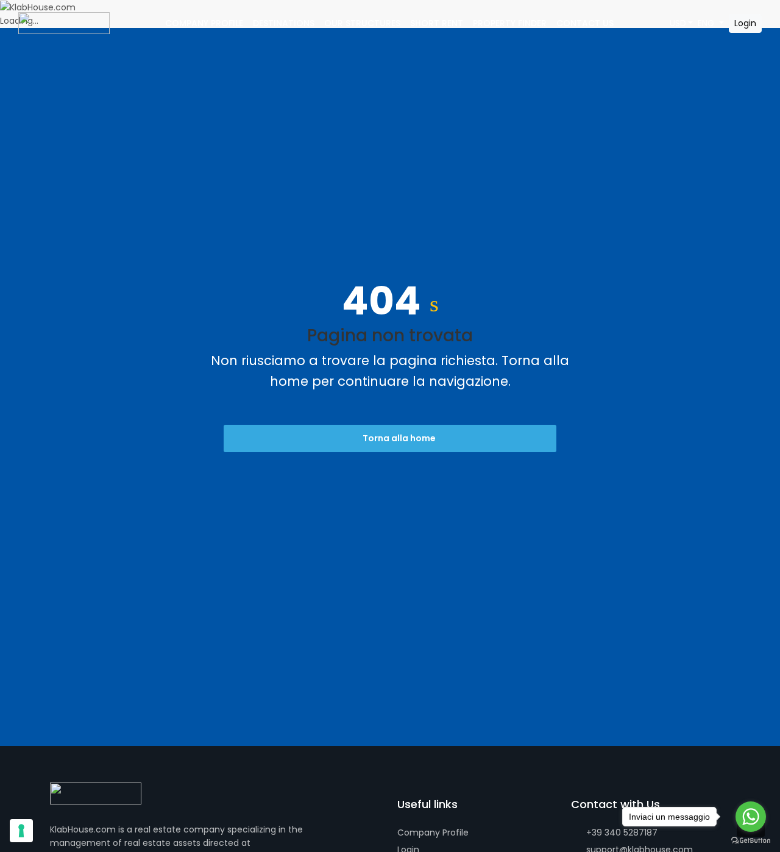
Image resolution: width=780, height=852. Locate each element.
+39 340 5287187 (621, 832)
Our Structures (362, 23)
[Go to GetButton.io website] (750, 839)
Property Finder (510, 23)
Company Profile (204, 23)
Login (745, 23)
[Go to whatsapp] (751, 816)
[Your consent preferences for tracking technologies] (21, 830)
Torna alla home (398, 438)
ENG (707, 23)
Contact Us (585, 23)
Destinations (283, 23)
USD (678, 23)
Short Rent (436, 23)
